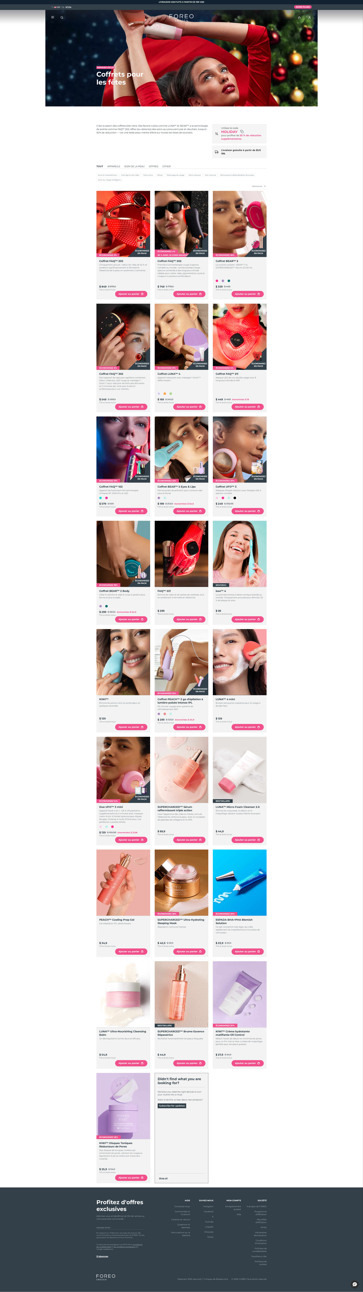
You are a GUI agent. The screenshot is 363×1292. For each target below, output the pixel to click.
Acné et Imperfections (107, 175)
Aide (239, 1214)
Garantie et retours (180, 1219)
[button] (355, 1284)
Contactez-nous (182, 1206)
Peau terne (148, 175)
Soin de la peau (134, 166)
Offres (153, 166)
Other (166, 166)
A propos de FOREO (257, 1206)
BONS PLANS (303, 7)
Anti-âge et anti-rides (130, 175)
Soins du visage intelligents (109, 180)
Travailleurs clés (259, 1256)
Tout (99, 166)
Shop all (163, 1178)
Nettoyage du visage (175, 175)
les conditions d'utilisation (125, 1247)
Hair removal (210, 175)
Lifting (159, 175)
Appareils (113, 166)
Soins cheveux (195, 175)
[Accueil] (181, 18)
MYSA (264, 1227)
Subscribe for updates (172, 1105)
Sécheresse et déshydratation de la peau (237, 175)
